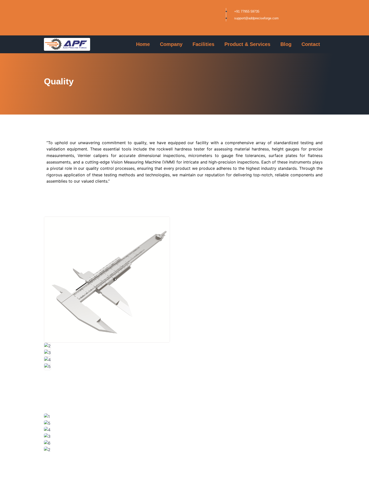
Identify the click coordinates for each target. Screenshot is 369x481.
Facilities (203, 44)
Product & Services (247, 44)
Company (171, 44)
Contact (310, 44)
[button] (184, 373)
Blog (285, 44)
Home (143, 44)
